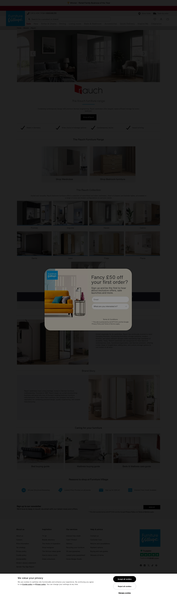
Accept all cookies (124, 579)
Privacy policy (41, 584)
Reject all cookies (124, 586)
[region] (88, 586)
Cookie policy (27, 584)
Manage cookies (124, 593)
